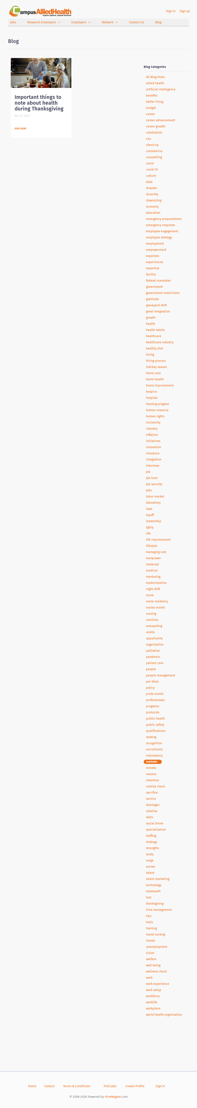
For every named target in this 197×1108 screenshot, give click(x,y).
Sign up (184, 11)
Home (32, 1086)
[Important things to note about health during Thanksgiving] (41, 73)
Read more (20, 128)
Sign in (170, 11)
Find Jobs (110, 1086)
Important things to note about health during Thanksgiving (39, 103)
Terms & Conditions (76, 1086)
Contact (49, 1086)
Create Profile (134, 1086)
